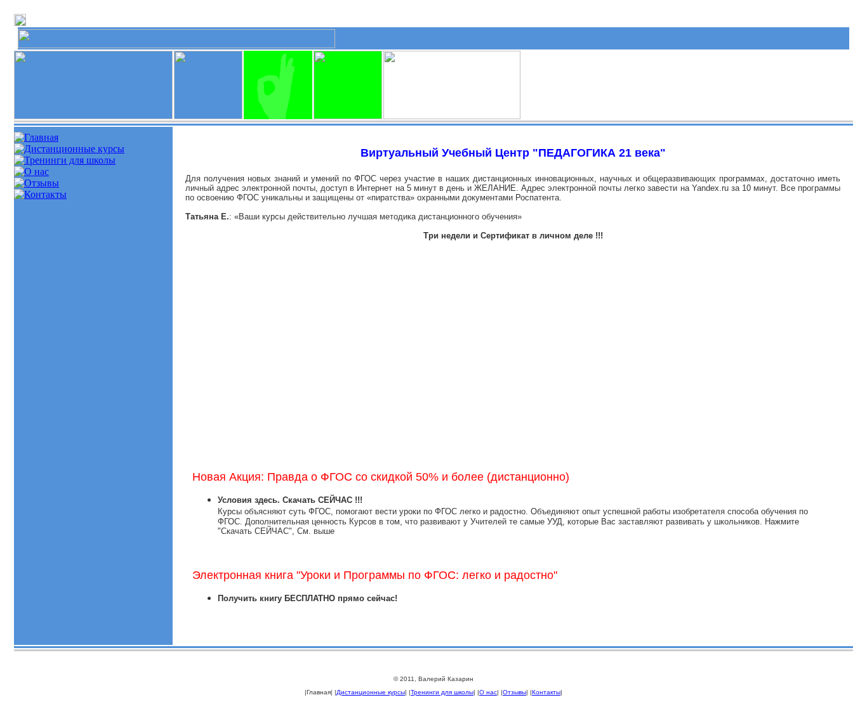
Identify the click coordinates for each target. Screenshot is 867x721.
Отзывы (514, 692)
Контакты (546, 692)
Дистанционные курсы (370, 692)
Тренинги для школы (442, 692)
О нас (488, 692)
